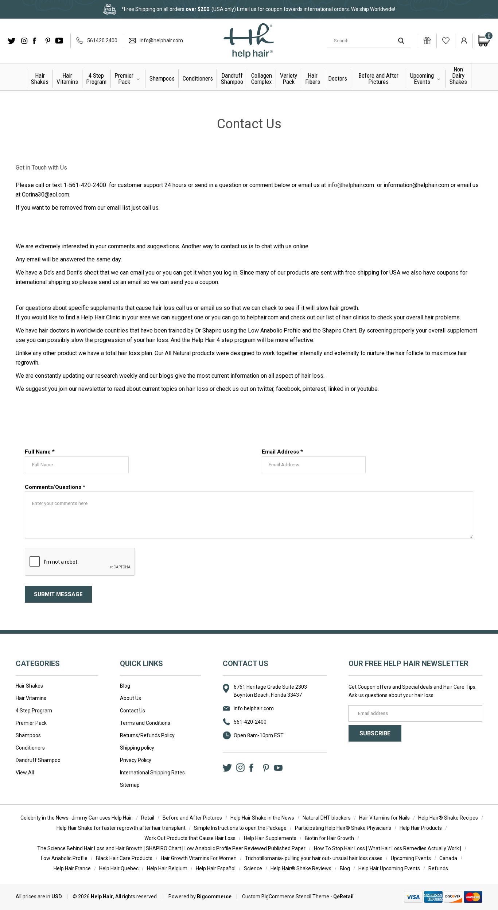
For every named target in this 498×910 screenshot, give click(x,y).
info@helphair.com (161, 40)
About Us (130, 698)
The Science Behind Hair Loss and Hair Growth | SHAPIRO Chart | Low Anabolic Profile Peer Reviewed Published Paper (171, 848)
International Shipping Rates (152, 772)
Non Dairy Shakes (458, 75)
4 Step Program (96, 78)
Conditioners (198, 78)
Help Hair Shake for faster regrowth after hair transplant (121, 828)
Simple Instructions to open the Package (240, 828)
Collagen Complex (261, 78)
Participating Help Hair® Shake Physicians (343, 828)
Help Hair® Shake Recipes (448, 818)
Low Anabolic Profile (64, 858)
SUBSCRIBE (374, 733)
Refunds (438, 868)
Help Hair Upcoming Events (389, 868)
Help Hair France (72, 868)
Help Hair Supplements (270, 838)
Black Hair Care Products (124, 858)
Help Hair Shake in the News (262, 818)
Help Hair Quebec (119, 868)
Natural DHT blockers (327, 818)
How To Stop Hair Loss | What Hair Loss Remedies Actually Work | (387, 848)
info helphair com (254, 708)
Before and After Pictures (378, 78)
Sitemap (130, 785)
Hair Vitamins (67, 78)
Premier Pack (123, 78)
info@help (340, 185)
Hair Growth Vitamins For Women (199, 858)
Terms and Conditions (145, 723)
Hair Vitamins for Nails (384, 818)
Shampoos (162, 78)
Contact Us (132, 710)
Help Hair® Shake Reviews (301, 868)
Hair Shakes (39, 78)
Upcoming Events (422, 78)
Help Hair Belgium (167, 868)
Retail (147, 818)
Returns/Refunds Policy (147, 735)
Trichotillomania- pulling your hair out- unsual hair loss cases (313, 858)
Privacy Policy (135, 760)
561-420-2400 (250, 722)
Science (253, 868)
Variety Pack (288, 78)
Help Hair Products (421, 828)
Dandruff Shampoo (232, 78)
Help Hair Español (216, 868)
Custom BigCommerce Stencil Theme (285, 896)
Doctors (337, 78)
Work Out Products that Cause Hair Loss (190, 838)
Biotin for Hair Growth (329, 838)
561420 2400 (102, 40)
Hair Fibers (312, 78)
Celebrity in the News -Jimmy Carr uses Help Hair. (76, 818)
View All (25, 772)
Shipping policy (137, 748)
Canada (448, 858)
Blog (125, 686)
